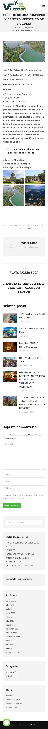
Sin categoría (16, 225)
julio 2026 (10, 605)
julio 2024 (10, 644)
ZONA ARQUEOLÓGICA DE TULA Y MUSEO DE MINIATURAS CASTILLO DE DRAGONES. (32, 402)
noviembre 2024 (12, 629)
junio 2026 (10, 609)
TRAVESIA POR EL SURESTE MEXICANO (32, 316)
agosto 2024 (11, 640)
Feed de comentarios (14, 703)
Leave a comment (24, 228)
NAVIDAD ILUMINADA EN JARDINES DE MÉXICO (22, 544)
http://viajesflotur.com (29, 247)
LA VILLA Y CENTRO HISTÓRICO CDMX (28, 345)
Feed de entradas (13, 699)
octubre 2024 (11, 633)
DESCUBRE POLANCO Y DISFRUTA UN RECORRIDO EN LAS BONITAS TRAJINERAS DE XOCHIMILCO (32, 379)
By (26, 225)
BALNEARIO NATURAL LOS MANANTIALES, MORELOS (17, 559)
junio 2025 (10, 625)
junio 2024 (10, 648)
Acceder (9, 695)
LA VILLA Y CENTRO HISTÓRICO (19, 565)
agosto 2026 (11, 601)
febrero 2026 (11, 617)
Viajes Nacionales (13, 676)
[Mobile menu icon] (43, 6)
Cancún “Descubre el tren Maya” (31, 330)
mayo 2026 (10, 613)
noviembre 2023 (12, 652)
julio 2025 (10, 621)
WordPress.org (12, 707)
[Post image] (10, 318)
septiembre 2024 (13, 636)
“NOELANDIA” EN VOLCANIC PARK (20, 554)
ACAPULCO (10, 550)
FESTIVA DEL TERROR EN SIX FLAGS (31, 359)
